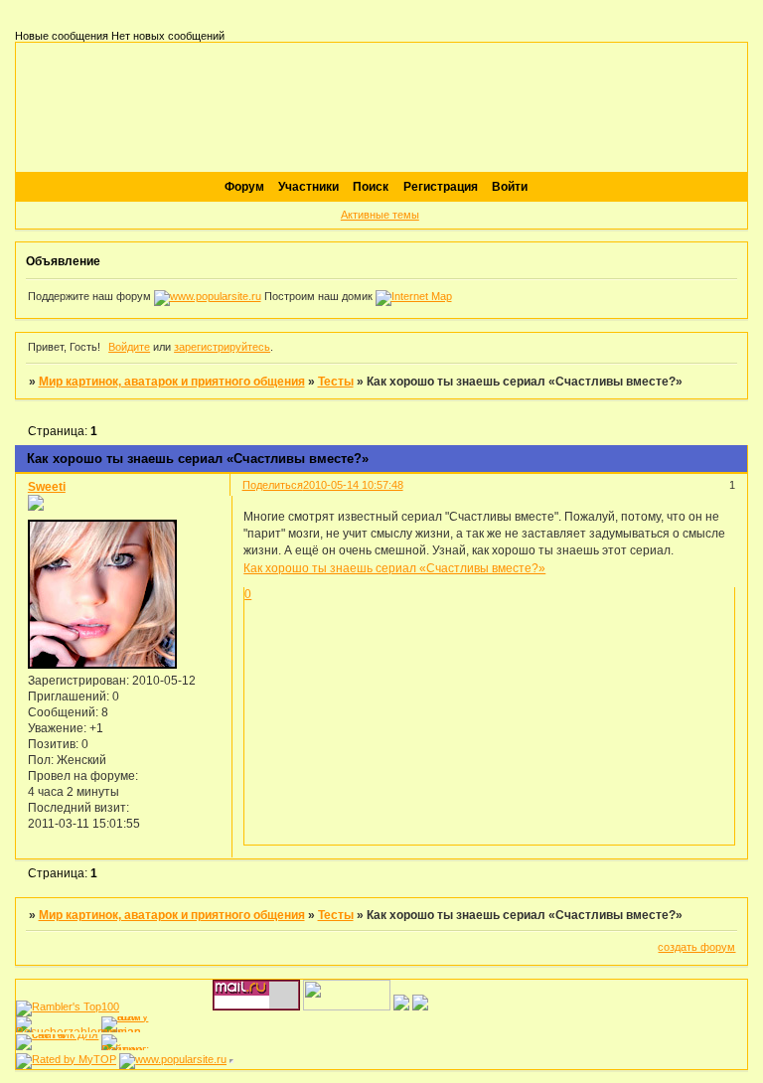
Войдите (129, 347)
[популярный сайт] (207, 296)
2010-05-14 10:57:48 (353, 485)
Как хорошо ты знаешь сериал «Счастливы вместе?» (394, 567)
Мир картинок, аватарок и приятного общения (172, 381)
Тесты (336, 381)
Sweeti (47, 486)
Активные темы (380, 215)
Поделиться (272, 485)
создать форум (696, 947)
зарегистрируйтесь (222, 347)
